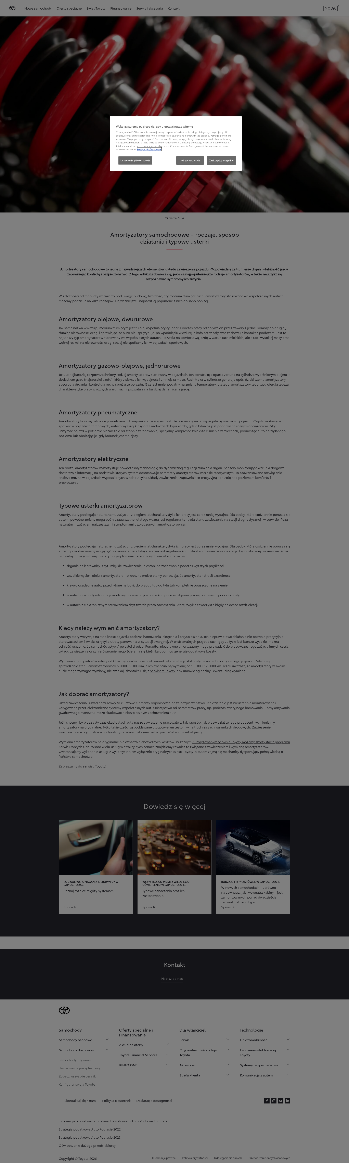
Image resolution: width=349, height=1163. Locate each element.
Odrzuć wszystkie (190, 160)
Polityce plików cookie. (149, 149)
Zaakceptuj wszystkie (221, 160)
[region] (176, 143)
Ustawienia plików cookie (135, 160)
